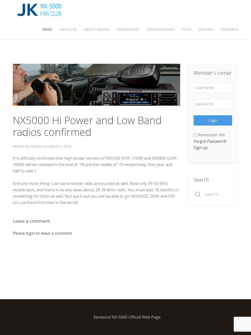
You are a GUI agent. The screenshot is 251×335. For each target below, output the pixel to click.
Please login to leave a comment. (43, 233)
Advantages (128, 29)
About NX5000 (96, 29)
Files (186, 29)
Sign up (201, 147)
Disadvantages (161, 29)
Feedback (229, 29)
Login (212, 120)
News (47, 29)
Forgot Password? (210, 141)
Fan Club (68, 29)
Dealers (205, 29)
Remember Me (211, 135)
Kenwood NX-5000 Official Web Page (127, 317)
